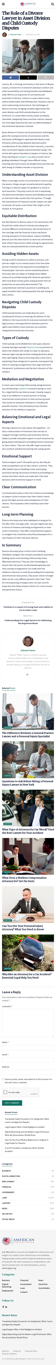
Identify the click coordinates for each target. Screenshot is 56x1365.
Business (6, 1170)
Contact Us (17, 1351)
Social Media (8, 1219)
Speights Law (24, 156)
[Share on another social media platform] (46, 77)
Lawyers (7, 727)
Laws (4, 1197)
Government (8, 1192)
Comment (7, 1006)
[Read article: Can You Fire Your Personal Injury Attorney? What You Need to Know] (28, 904)
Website (5, 1067)
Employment (8, 1181)
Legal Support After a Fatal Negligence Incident (25, 1127)
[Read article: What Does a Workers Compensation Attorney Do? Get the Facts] (28, 856)
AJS (42, 1359)
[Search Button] (52, 4)
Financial (6, 1187)
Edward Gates (15, 34)
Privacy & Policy (31, 1351)
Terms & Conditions (9, 1354)
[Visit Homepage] (28, 4)
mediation (23, 388)
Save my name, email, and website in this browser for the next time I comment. (28, 1081)
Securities (7, 1214)
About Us (5, 1351)
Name (5, 1042)
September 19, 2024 (33, 34)
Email (5, 1054)
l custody (38, 347)
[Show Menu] (3, 4)
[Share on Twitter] (28, 77)
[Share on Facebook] (10, 77)
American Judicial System (16, 1359)
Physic (29, 347)
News (4, 1208)
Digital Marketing (11, 1176)
